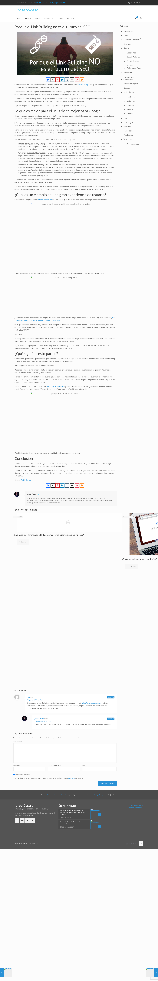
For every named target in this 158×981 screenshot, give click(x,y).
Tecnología (128, 131)
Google (126, 48)
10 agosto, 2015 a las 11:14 (35, 700)
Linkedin (130, 105)
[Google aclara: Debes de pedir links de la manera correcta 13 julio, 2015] (152, 972)
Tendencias (128, 135)
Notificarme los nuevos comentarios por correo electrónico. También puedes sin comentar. (50, 778)
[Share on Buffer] (72, 79)
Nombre (16, 765)
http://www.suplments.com (92, 703)
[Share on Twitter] (53, 79)
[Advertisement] (116, 23)
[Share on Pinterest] (57, 79)
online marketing (45, 200)
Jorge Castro (32, 494)
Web (83, 765)
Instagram (131, 101)
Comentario (17, 742)
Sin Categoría (128, 122)
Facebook (130, 97)
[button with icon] (17, 820)
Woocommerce (133, 144)
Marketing (127, 73)
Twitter (130, 113)
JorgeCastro (28, 10)
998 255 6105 (40, 2)
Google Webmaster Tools (134, 66)
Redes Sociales (129, 92)
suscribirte (71, 778)
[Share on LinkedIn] (62, 79)
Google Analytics (133, 61)
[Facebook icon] (132, 3)
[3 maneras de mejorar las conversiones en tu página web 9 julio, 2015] (6, 972)
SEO (125, 118)
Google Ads (131, 53)
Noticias (126, 88)
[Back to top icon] (141, 843)
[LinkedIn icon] (137, 3)
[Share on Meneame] (82, 79)
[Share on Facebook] (48, 79)
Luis (28, 697)
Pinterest (130, 109)
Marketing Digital (130, 84)
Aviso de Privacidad (136, 805)
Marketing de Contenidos (128, 78)
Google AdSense (133, 57)
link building (83, 84)
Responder (110, 697)
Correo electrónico (54, 765)
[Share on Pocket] (77, 79)
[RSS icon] (140, 3)
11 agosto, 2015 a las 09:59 (43, 721)
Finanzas (127, 44)
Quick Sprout (26, 480)
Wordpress (127, 139)
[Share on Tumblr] (67, 79)
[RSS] (38, 494)
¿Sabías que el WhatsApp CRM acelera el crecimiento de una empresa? (48, 534)
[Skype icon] (129, 3)
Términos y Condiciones (135, 808)
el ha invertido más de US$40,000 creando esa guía (39, 320)
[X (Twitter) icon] (134, 3)
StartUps (127, 126)
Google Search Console (55, 386)
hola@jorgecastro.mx (57, 2)
